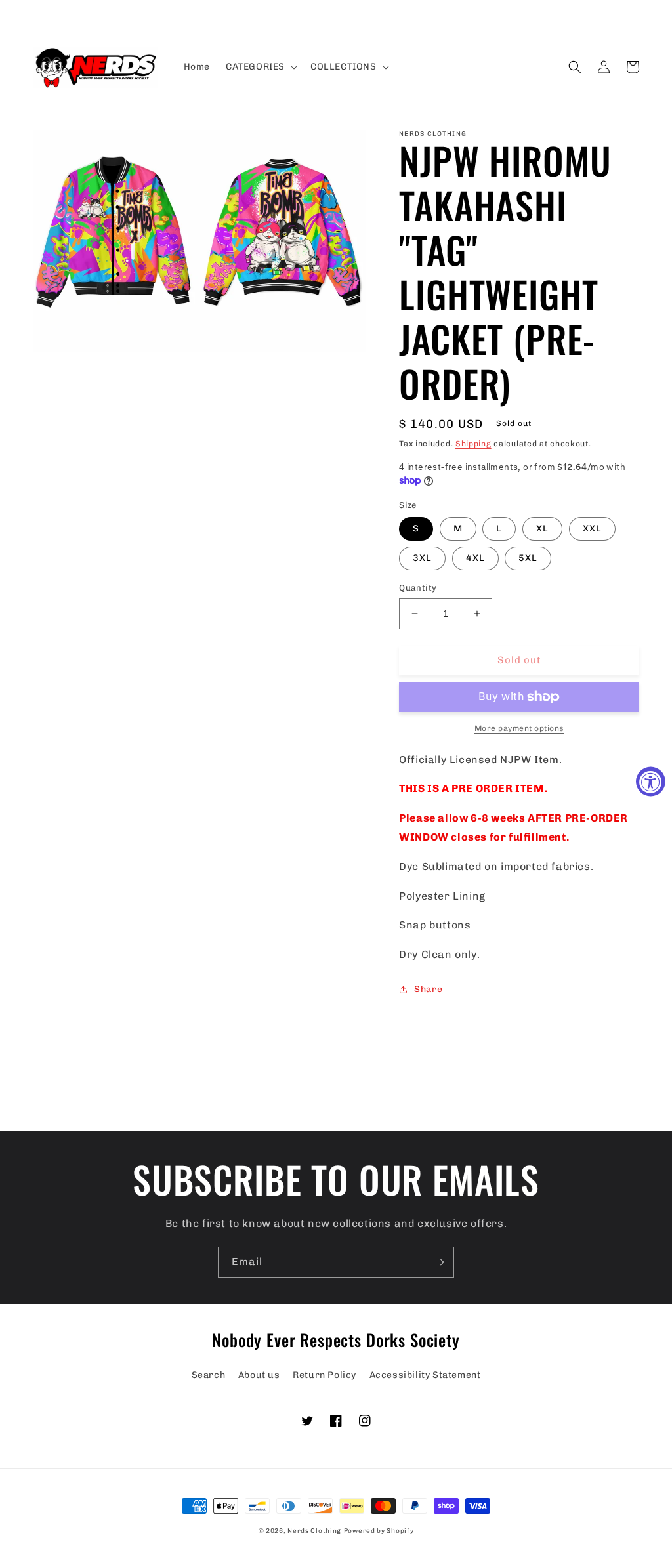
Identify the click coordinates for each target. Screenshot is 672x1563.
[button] (260, 67)
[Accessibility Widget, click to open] (650, 782)
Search (209, 1375)
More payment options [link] (519, 728)
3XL (422, 558)
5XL (527, 558)
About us (259, 1375)
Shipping (473, 443)
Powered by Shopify (379, 1531)
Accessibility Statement (425, 1375)
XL (542, 528)
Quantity (417, 588)
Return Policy (324, 1375)
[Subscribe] (439, 1262)
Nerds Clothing (314, 1531)
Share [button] (428, 989)
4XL (475, 558)
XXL (592, 528)
